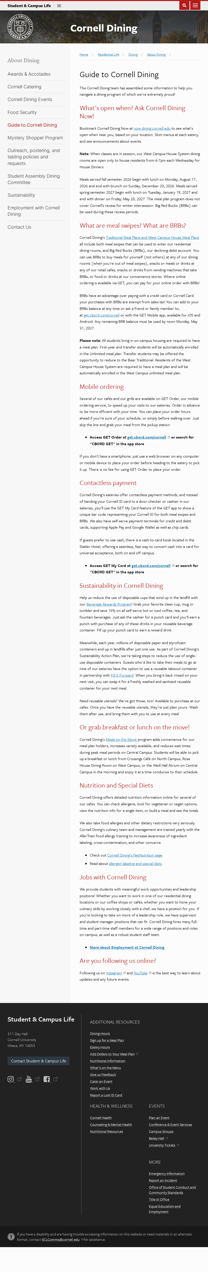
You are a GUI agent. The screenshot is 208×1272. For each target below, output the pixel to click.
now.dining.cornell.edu (152, 128)
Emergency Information (167, 1173)
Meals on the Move (121, 739)
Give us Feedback (103, 1074)
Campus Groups (161, 1131)
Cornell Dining (103, 27)
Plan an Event (159, 1117)
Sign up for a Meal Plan (107, 1040)
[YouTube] (33, 1079)
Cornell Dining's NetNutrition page (134, 855)
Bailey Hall (156, 1138)
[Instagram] (15, 1079)
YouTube (141, 973)
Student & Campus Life (31, 6)
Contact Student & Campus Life (38, 1061)
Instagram (114, 973)
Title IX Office (159, 1199)
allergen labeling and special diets (135, 863)
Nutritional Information (107, 1060)
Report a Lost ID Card (106, 1095)
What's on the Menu (105, 1067)
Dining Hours (100, 1033)
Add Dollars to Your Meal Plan (112, 1054)
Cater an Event (101, 1081)
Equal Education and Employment (165, 1208)
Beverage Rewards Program (108, 604)
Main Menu (195, 5)
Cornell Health (101, 1117)
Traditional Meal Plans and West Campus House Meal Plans (152, 237)
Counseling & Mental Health (111, 1124)
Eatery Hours (100, 1047)
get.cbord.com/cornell (101, 315)
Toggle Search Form (184, 5)
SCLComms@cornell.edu (61, 1239)
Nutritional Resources (106, 1131)
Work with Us (100, 1088)
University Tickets (162, 1145)
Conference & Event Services (170, 1124)
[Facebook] (50, 1079)
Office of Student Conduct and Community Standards (172, 1189)
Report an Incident (163, 1180)
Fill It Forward (122, 675)
